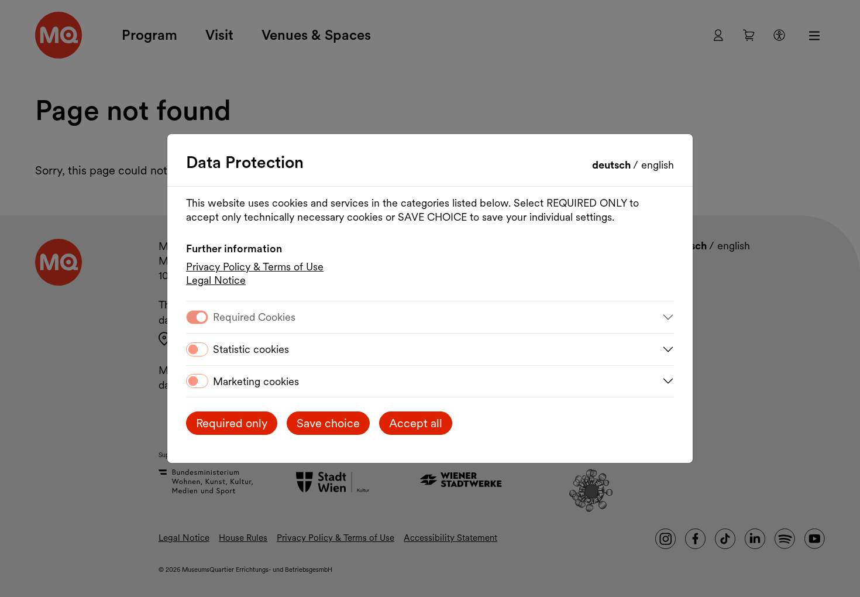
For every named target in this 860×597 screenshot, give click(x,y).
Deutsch (612, 165)
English (657, 165)
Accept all (415, 423)
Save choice (328, 423)
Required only (231, 423)
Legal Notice (216, 280)
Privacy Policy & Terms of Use (255, 266)
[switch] (197, 349)
